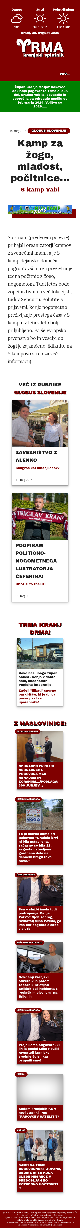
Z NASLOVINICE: (40, 723)
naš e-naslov (57, 1215)
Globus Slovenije (48, 130)
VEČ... (65, 73)
